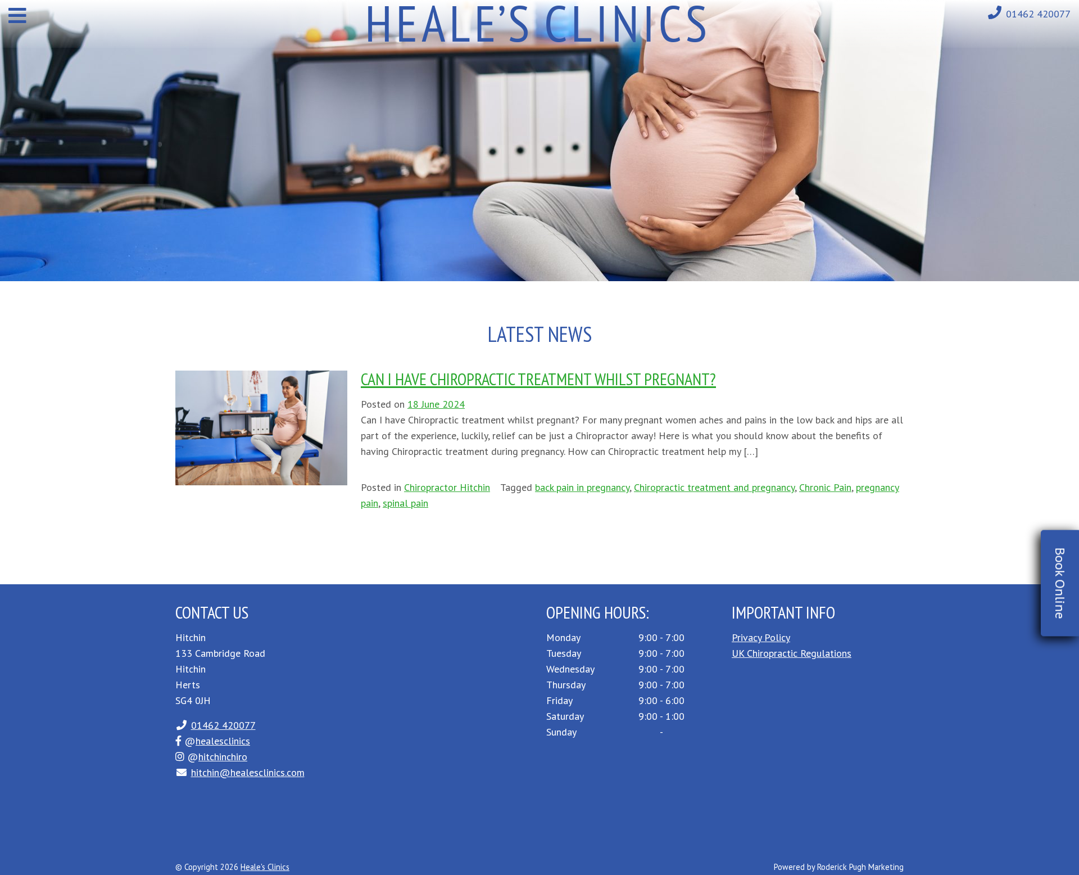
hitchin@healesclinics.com (248, 772)
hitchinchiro (222, 756)
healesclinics (223, 740)
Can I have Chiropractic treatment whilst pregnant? (538, 379)
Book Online (1060, 583)
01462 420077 (1038, 13)
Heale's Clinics (265, 867)
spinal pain (405, 503)
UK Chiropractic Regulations (791, 653)
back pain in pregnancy (582, 487)
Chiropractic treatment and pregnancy (714, 487)
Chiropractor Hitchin (447, 487)
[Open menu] (17, 15)
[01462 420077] (994, 12)
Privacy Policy (761, 637)
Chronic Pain (825, 487)
